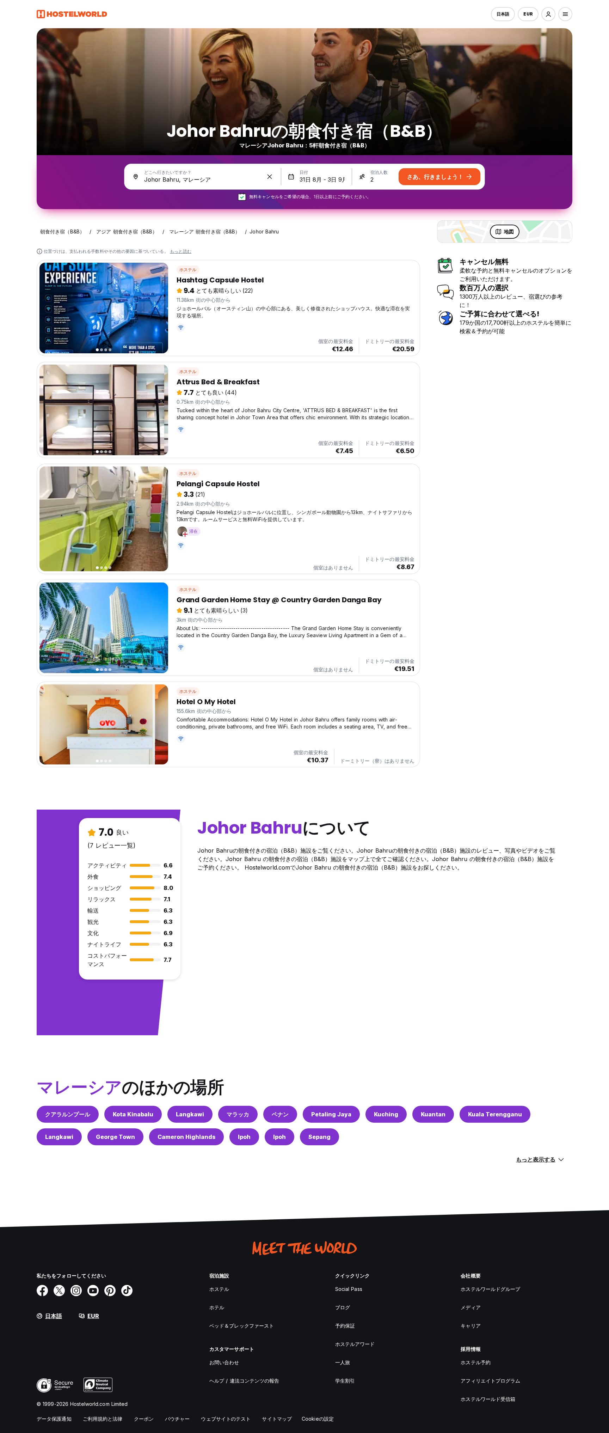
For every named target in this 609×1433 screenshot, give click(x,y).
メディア (470, 1307)
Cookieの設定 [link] (318, 1419)
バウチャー (177, 1419)
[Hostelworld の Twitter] (59, 1290)
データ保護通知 (54, 1419)
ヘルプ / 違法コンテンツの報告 (244, 1381)
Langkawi (190, 1114)
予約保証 (345, 1326)
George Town (115, 1136)
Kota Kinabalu (133, 1114)
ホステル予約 (476, 1362)
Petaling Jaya (331, 1114)
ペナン (280, 1114)
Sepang (319, 1136)
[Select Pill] (548, 14)
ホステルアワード (355, 1344)
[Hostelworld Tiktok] (127, 1290)
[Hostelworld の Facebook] (42, 1290)
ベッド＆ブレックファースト (241, 1326)
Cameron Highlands (186, 1136)
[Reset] (269, 176)
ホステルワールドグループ (490, 1289)
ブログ (342, 1307)
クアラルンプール (67, 1114)
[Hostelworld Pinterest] (110, 1290)
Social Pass (348, 1289)
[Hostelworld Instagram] (76, 1290)
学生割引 (345, 1381)
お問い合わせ (224, 1362)
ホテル (216, 1307)
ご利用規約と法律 (103, 1419)
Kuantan (433, 1114)
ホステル (188, 269)
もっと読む (180, 251)
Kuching (386, 1114)
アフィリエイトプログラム (490, 1381)
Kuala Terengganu (495, 1114)
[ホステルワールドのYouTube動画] (93, 1290)
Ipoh (244, 1136)
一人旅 (342, 1362)
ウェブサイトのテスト (226, 1419)
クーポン (144, 1419)
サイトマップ (277, 1419)
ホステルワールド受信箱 (488, 1399)
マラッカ (238, 1114)
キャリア (470, 1326)
